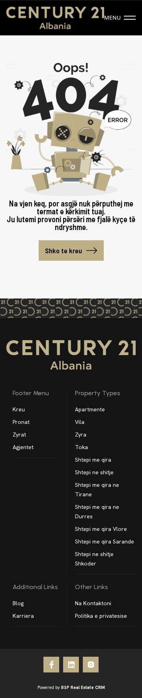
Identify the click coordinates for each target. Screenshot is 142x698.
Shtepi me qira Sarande (104, 541)
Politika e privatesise (101, 615)
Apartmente (90, 409)
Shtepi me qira (93, 459)
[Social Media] (51, 664)
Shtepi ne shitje (94, 472)
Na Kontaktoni (93, 603)
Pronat (21, 421)
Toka (81, 447)
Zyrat (19, 434)
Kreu (19, 409)
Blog (18, 603)
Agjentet (23, 447)
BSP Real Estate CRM (83, 687)
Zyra (80, 434)
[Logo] (55, 18)
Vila (79, 421)
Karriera (23, 615)
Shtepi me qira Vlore (101, 528)
